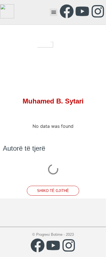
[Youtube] (82, 11)
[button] (53, 12)
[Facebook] (67, 11)
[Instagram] (98, 11)
